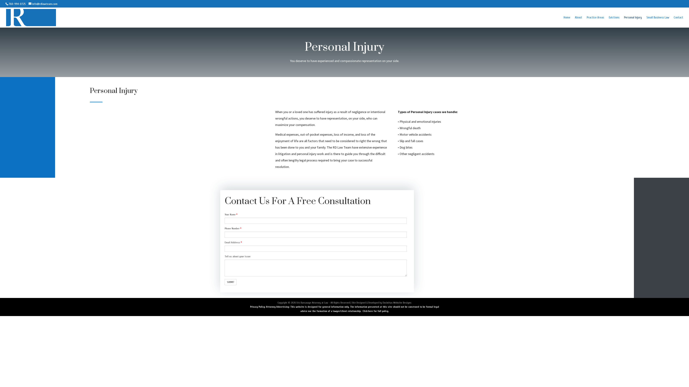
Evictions (614, 17)
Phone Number (233, 228)
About (578, 17)
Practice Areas (595, 17)
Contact (678, 17)
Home (567, 17)
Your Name (231, 214)
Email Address (233, 242)
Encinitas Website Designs (397, 302)
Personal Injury (633, 17)
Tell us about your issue (237, 256)
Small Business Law (657, 17)
